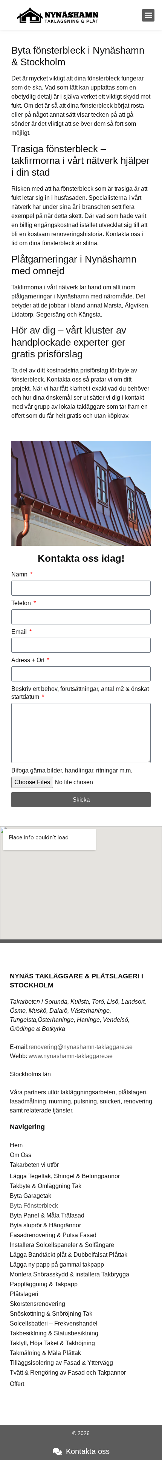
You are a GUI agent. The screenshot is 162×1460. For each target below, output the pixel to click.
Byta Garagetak (30, 1196)
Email (19, 632)
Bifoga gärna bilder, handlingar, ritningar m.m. (71, 770)
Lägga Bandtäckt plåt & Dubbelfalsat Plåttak (68, 1254)
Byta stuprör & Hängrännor (45, 1225)
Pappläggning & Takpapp (44, 1284)
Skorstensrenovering (37, 1304)
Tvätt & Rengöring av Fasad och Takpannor (68, 1372)
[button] (148, 15)
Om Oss (20, 1155)
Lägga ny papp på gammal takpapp (57, 1264)
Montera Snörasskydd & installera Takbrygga (69, 1274)
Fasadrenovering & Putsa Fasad (53, 1235)
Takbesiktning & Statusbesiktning (54, 1333)
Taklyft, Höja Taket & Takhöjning (52, 1343)
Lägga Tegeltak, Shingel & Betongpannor (65, 1176)
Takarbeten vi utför (34, 1165)
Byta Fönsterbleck (34, 1205)
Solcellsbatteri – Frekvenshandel (54, 1323)
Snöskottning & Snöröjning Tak (51, 1313)
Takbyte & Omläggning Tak (45, 1186)
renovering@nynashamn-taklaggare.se (81, 1047)
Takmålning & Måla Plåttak (45, 1353)
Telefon (21, 603)
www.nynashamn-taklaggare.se (71, 1056)
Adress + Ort (28, 660)
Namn (20, 574)
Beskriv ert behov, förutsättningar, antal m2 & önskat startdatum (80, 693)
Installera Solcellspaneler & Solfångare (62, 1245)
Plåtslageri (24, 1294)
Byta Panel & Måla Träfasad (47, 1215)
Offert (17, 1384)
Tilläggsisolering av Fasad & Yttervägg (61, 1363)
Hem (16, 1145)
